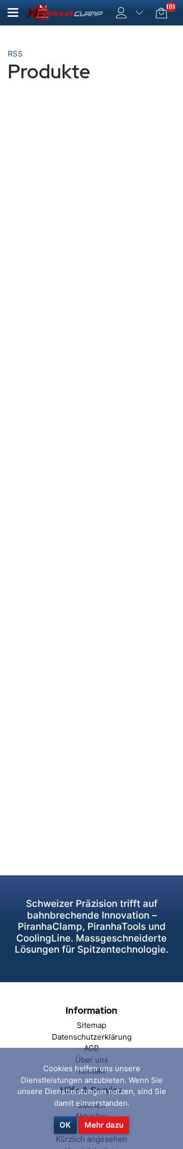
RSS (15, 53)
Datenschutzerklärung (92, 1037)
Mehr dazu (104, 1125)
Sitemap (91, 1025)
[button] (13, 12)
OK (65, 1125)
